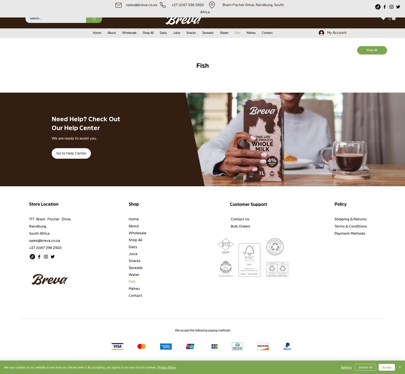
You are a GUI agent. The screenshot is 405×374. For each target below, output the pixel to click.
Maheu (134, 288)
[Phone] (162, 5)
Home (134, 219)
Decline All (366, 367)
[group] (202, 79)
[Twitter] (398, 6)
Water (134, 275)
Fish (132, 281)
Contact (135, 295)
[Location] (212, 5)
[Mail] (118, 5)
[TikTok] (378, 6)
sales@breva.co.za (44, 240)
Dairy (133, 247)
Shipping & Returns (351, 219)
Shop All (135, 240)
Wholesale (137, 233)
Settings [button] (346, 367)
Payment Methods (350, 233)
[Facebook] (384, 6)
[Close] (399, 367)
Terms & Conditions (351, 226)
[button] (392, 18)
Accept (386, 367)
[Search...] (94, 18)
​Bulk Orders (240, 226)
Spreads (136, 268)
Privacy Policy (167, 367)
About (134, 226)
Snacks (134, 261)
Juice (133, 254)
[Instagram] (391, 6)
